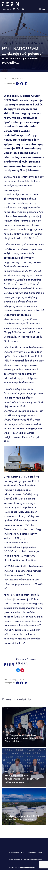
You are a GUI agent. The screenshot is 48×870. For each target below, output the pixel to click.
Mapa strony (14, 852)
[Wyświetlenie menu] (43, 4)
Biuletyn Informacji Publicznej (33, 859)
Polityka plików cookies (35, 852)
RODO (23, 852)
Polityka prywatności (15, 859)
